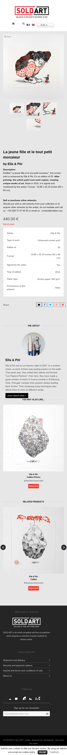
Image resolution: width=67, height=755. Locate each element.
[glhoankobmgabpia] (33, 126)
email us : (36, 210)
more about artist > (16, 395)
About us (7, 675)
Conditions (54, 752)
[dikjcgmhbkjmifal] (33, 109)
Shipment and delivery (14, 660)
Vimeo (41, 697)
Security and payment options (17, 665)
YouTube (23, 697)
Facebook (11, 697)
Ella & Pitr (15, 164)
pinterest (35, 697)
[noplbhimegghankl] (50, 109)
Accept (42, 752)
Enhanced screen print (33, 481)
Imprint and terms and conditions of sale (23, 670)
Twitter (29, 697)
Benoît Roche (37, 740)
